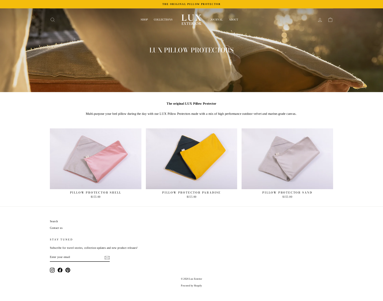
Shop (144, 20)
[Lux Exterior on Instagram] (52, 270)
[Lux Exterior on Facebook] (60, 270)
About (233, 20)
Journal (216, 20)
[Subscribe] (107, 257)
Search (54, 221)
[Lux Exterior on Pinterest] (67, 270)
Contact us (56, 227)
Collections (163, 20)
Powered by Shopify (191, 285)
